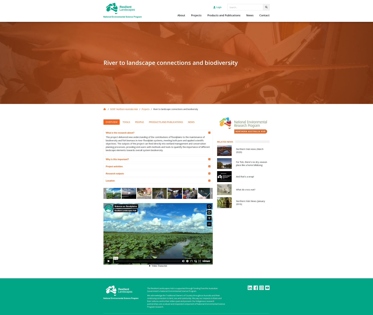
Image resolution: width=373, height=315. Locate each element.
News (250, 15)
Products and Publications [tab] (166, 122)
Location (110, 180)
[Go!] (266, 7)
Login (218, 7)
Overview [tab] (111, 122)
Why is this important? (117, 159)
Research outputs (115, 173)
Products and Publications (223, 15)
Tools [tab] (126, 122)
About (181, 15)
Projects (196, 15)
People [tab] (139, 122)
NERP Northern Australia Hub (124, 109)
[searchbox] (248, 7)
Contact (264, 15)
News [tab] (191, 122)
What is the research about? (120, 132)
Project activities (114, 166)
